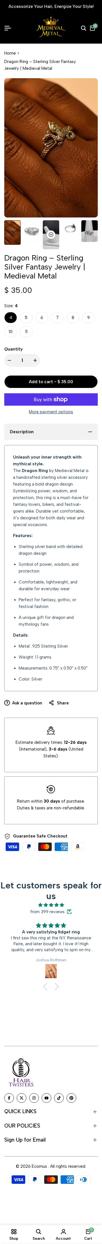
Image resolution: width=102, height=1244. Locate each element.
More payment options (51, 417)
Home (10, 58)
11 (26, 337)
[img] (51, 910)
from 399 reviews (47, 917)
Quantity (13, 354)
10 (10, 337)
